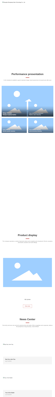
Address (8, 196)
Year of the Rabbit (9, 394)
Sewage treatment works (9, 114)
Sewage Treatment (7, 113)
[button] (25, 301)
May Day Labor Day (10, 361)
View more (27, 308)
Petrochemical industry (35, 129)
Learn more (8, 29)
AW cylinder (27, 299)
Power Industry (6, 129)
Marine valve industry (35, 114)
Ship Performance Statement (36, 113)
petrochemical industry (35, 131)
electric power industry (9, 131)
